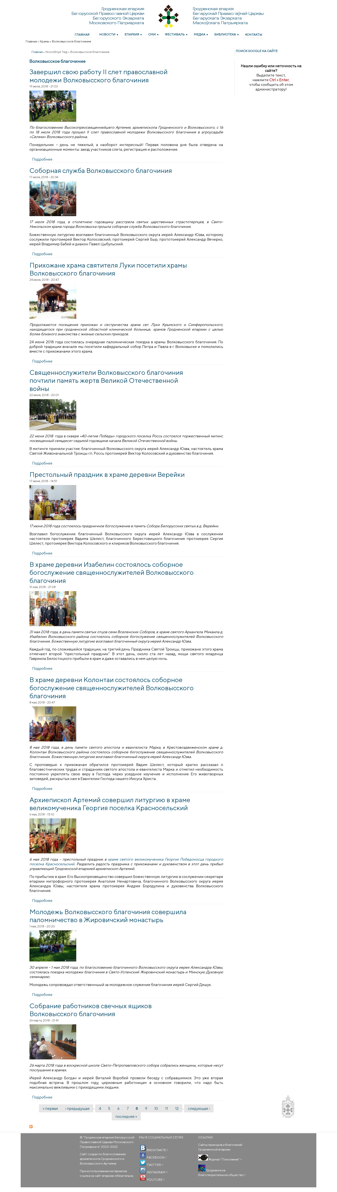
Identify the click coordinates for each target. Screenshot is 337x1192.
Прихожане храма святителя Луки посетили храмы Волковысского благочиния (108, 269)
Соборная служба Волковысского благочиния (100, 170)
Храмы (44, 41)
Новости (107, 34)
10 (156, 1108)
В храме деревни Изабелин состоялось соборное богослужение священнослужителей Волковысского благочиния (111, 572)
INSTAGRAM (157, 1172)
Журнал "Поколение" (225, 1159)
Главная (82, 34)
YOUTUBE (155, 1179)
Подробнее (42, 159)
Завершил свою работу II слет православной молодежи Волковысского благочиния (98, 76)
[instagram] (143, 1170)
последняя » (126, 1116)
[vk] (143, 1148)
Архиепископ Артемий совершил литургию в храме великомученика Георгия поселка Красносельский (109, 804)
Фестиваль (175, 34)
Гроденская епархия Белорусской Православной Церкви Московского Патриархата (107, 1142)
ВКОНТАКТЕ (157, 1150)
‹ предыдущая (77, 1108)
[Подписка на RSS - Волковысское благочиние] (126, 1126)
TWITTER (154, 1165)
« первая (50, 1108)
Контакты (253, 34)
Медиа (199, 34)
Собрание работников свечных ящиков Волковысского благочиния (90, 1010)
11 (166, 1108)
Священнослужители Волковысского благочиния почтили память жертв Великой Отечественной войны (106, 380)
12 (177, 1108)
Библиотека (225, 34)
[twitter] (143, 1163)
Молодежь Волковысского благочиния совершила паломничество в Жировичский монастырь (107, 916)
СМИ (152, 34)
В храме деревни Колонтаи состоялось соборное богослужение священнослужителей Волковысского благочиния (111, 688)
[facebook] (143, 1155)
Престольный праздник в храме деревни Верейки (107, 474)
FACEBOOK (156, 1157)
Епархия (132, 34)
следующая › (199, 1108)
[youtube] (143, 1177)
